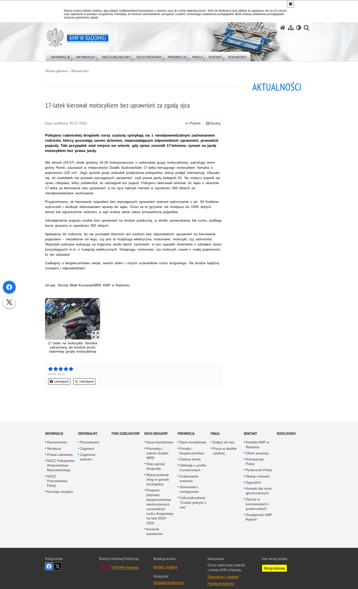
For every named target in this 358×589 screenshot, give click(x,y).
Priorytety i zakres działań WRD (157, 453)
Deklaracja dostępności (168, 582)
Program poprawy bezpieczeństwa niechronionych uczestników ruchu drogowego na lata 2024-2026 (159, 506)
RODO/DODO (286, 433)
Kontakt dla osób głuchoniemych (259, 491)
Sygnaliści (253, 483)
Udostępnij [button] (61, 381)
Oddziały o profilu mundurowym (192, 468)
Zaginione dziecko (87, 457)
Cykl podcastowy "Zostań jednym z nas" (192, 502)
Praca (215, 433)
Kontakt (250, 433)
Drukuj (215, 123)
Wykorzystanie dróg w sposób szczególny (157, 479)
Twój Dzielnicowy (125, 433)
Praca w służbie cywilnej (225, 451)
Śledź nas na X (58, 566)
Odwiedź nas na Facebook (49, 566)
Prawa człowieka (60, 455)
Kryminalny (87, 433)
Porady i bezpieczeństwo (191, 451)
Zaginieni (87, 449)
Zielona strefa (190, 459)
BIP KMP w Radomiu (126, 567)
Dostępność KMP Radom (259, 517)
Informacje (54, 433)
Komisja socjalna (60, 492)
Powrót (195, 123)
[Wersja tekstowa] (298, 28)
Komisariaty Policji (255, 462)
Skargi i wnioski (257, 476)
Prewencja (186, 433)
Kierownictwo (57, 442)
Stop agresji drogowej (155, 466)
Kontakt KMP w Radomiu (257, 444)
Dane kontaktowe (159, 442)
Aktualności (80, 71)
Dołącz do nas (224, 442)
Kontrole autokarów (154, 531)
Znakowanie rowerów (188, 479)
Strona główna (56, 71)
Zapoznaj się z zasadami (223, 576)
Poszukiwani (89, 442)
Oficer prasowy (257, 453)
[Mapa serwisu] (291, 28)
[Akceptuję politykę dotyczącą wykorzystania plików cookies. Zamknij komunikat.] (290, 4)
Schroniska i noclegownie (189, 489)
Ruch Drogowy (156, 433)
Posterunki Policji (259, 470)
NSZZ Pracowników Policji (57, 481)
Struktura (54, 449)
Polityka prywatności (220, 583)
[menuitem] (60, 56)
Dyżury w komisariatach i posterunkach (257, 504)
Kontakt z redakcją (165, 567)
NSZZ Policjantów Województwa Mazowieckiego (60, 465)
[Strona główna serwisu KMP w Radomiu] (282, 28)
